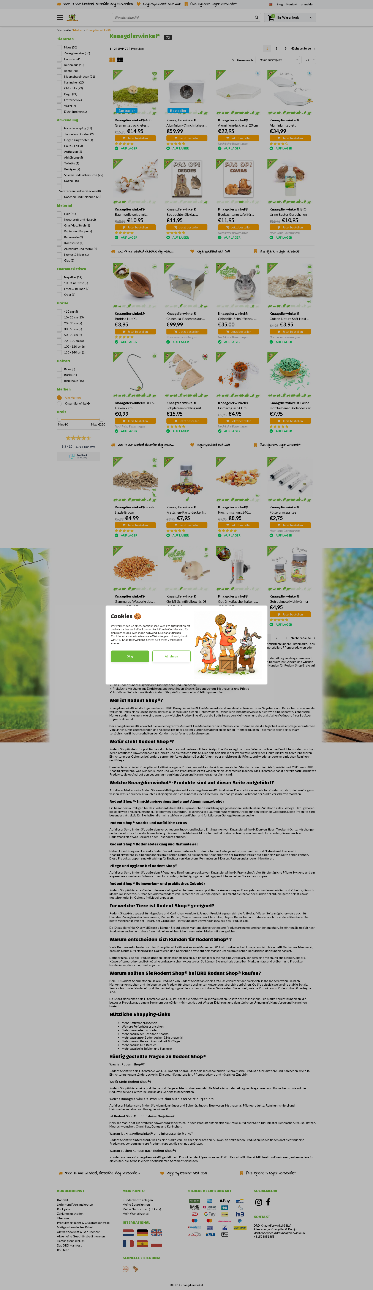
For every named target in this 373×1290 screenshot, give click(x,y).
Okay (129, 656)
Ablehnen (171, 656)
